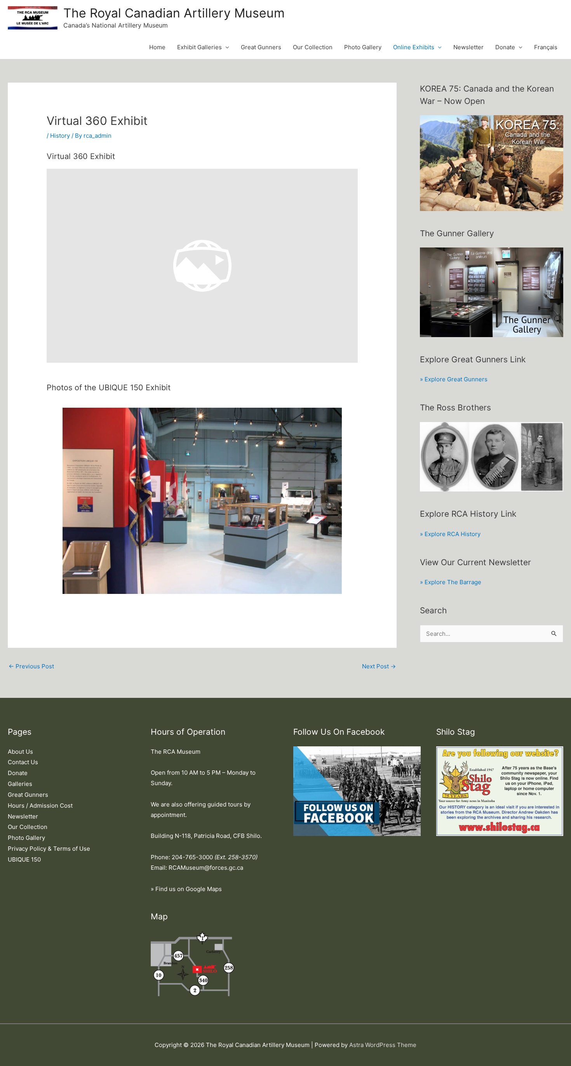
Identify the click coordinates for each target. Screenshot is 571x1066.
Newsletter (468, 47)
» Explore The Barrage (450, 582)
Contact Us (23, 762)
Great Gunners (261, 47)
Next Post (379, 666)
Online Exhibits (413, 47)
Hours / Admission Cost (40, 805)
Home (157, 47)
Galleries (20, 783)
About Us (20, 751)
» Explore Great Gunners (453, 379)
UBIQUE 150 (24, 859)
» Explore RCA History (450, 534)
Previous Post (31, 666)
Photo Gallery (362, 47)
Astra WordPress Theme (382, 1045)
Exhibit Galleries (199, 47)
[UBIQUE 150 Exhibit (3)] (202, 501)
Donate (505, 47)
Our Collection (313, 47)
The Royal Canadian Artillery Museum (174, 13)
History (60, 135)
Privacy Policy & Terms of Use (49, 848)
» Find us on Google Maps (186, 889)
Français (545, 47)
